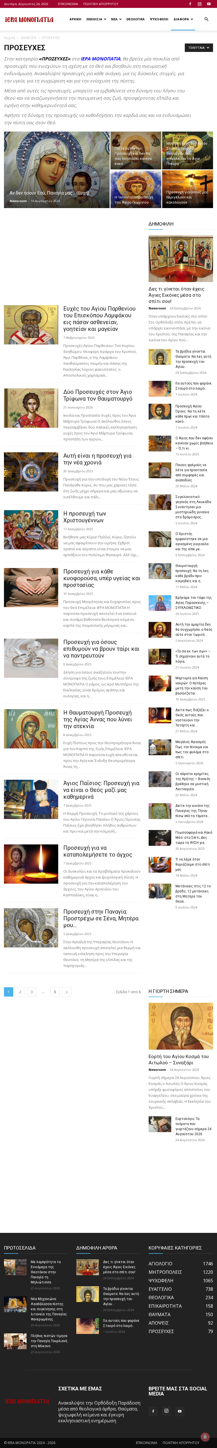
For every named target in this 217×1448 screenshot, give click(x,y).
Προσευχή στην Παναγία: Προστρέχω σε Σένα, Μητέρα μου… (100, 918)
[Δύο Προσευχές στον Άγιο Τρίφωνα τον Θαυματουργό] (31, 408)
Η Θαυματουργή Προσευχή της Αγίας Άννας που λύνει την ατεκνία (97, 719)
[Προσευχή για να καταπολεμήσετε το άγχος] (31, 864)
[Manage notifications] (205, 1437)
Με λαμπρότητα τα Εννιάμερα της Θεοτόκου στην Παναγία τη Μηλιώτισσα (46, 1272)
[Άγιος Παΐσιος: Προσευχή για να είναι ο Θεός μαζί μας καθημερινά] (31, 799)
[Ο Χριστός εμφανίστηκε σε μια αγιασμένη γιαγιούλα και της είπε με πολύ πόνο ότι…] (160, 539)
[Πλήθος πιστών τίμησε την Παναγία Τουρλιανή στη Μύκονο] (15, 1341)
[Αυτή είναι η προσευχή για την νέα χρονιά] (31, 472)
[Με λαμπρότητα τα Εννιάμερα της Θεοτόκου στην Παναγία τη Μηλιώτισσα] (15, 1267)
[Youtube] (209, 4)
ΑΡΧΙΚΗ (75, 19)
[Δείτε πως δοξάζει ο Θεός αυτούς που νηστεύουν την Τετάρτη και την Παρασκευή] (160, 715)
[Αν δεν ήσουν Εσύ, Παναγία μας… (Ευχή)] (57, 173)
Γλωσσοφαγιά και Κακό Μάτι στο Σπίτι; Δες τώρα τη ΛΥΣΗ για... (193, 838)
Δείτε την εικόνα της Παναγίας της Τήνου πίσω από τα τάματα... (192, 811)
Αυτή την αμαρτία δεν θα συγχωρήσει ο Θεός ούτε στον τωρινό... (193, 630)
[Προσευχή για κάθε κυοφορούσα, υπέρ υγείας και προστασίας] (31, 587)
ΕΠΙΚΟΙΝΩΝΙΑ (68, 4)
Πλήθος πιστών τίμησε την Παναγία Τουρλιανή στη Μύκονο (49, 1341)
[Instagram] (199, 4)
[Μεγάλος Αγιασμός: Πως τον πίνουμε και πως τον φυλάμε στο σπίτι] (160, 747)
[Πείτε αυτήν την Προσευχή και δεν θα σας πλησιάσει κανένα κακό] (135, 150)
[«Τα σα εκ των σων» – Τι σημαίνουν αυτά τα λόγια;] (160, 657)
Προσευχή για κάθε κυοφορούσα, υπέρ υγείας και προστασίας (101, 578)
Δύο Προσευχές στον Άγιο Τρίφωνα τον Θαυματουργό (98, 395)
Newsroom (18, 201)
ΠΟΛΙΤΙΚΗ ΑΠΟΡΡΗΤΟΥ (100, 4)
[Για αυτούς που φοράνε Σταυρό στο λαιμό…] (160, 389)
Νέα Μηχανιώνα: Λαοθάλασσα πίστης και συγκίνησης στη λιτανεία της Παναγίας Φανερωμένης (49, 1309)
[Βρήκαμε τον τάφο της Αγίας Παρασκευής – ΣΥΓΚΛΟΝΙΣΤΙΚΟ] (160, 603)
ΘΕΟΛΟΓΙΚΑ (135, 19)
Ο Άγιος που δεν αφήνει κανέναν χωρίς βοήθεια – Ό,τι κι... (194, 443)
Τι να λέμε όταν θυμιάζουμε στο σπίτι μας (192, 864)
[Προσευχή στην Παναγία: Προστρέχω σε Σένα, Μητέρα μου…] (31, 927)
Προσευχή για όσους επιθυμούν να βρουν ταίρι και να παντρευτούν (101, 649)
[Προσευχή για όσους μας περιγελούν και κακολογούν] (187, 189)
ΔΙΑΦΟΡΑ (181, 19)
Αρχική (9, 37)
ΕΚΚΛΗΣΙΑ (94, 19)
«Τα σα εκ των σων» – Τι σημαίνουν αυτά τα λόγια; (193, 656)
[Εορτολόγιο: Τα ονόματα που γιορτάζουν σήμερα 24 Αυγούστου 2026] (160, 1124)
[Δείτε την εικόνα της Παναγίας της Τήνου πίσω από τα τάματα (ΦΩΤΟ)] (160, 811)
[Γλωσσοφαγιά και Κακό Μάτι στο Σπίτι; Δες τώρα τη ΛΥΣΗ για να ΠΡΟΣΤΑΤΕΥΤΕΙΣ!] (160, 838)
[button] (206, 19)
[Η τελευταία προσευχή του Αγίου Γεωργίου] (135, 189)
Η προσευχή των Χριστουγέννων (84, 517)
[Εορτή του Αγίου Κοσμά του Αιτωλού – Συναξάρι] (181, 1026)
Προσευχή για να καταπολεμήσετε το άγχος (97, 851)
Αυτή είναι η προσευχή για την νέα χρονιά (97, 459)
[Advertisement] (72, 263)
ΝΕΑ (114, 19)
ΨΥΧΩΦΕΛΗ (159, 19)
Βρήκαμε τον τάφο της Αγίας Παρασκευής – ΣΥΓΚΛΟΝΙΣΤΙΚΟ (193, 603)
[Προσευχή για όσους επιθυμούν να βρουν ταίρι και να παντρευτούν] (31, 658)
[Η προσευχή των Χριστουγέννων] (31, 529)
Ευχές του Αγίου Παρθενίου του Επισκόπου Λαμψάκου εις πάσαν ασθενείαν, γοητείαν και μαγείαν (99, 318)
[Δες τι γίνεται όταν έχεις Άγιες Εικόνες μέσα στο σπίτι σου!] (181, 258)
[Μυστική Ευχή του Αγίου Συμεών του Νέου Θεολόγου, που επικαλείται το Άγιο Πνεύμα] (187, 150)
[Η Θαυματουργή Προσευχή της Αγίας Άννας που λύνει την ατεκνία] (31, 728)
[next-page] (66, 992)
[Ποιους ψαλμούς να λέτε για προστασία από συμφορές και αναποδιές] (160, 470)
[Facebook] (190, 4)
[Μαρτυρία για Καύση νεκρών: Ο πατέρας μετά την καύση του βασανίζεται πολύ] (160, 683)
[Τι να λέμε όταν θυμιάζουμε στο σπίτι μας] (160, 865)
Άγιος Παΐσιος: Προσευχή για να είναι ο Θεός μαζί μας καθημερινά (101, 790)
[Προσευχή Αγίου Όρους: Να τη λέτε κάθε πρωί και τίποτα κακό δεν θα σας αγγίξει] (160, 412)
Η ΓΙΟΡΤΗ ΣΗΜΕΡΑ (168, 991)
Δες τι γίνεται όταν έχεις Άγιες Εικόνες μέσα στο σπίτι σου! (176, 295)
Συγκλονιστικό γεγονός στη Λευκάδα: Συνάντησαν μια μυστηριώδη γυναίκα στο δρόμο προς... (193, 507)
